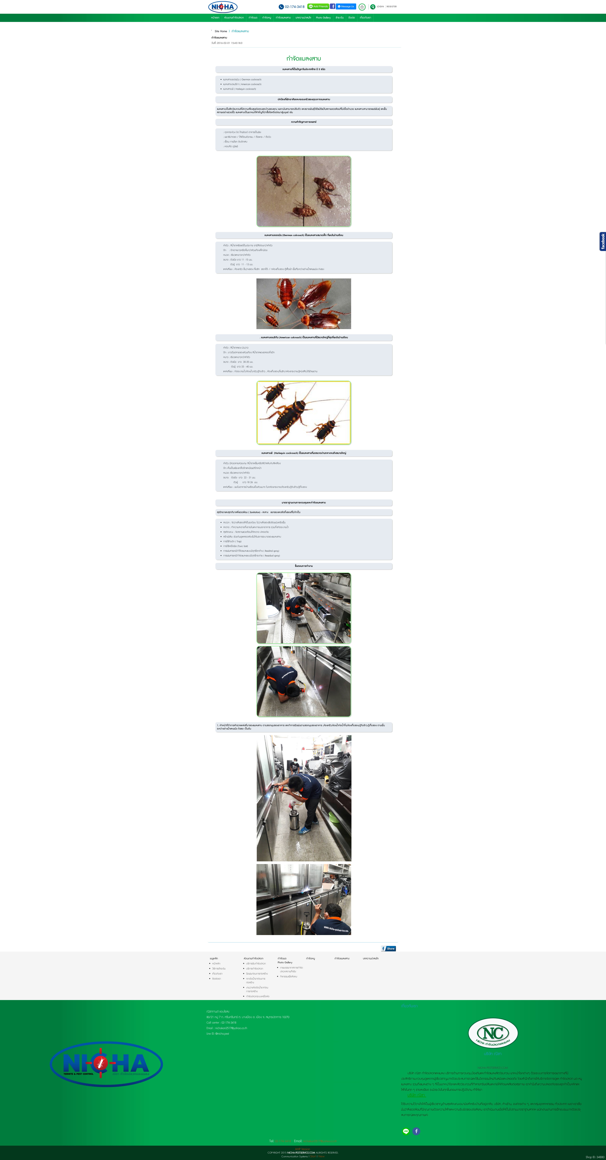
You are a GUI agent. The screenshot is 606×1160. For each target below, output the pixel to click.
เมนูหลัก (214, 958)
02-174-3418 (295, 6)
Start (313, 1156)
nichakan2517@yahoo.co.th (230, 1028)
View (321, 1156)
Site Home (221, 31)
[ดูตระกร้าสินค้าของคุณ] (362, 7)
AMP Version (302, 1149)
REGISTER (392, 6)
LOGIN (380, 6)
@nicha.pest (221, 1034)
